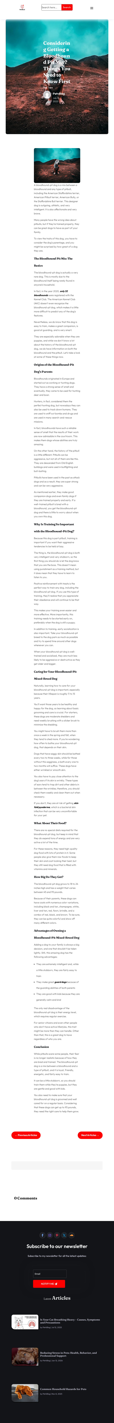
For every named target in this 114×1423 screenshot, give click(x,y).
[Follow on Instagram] (50, 1235)
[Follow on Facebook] (42, 1235)
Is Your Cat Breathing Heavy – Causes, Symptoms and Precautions (70, 1321)
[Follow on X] (64, 1235)
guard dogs (60, 981)
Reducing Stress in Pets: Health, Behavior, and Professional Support (68, 1354)
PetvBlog (46, 1327)
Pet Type (48, 87)
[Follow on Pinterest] (57, 1235)
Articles (61, 1298)
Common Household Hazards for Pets (63, 1389)
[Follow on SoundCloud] (71, 1235)
